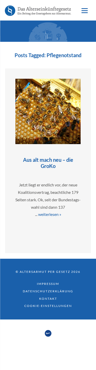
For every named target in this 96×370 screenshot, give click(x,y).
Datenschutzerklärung (48, 291)
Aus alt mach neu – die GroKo (48, 163)
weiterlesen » (49, 214)
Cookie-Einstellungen (48, 306)
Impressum (48, 284)
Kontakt (48, 299)
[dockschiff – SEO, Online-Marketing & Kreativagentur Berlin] (48, 335)
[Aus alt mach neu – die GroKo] (48, 142)
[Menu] (84, 10)
